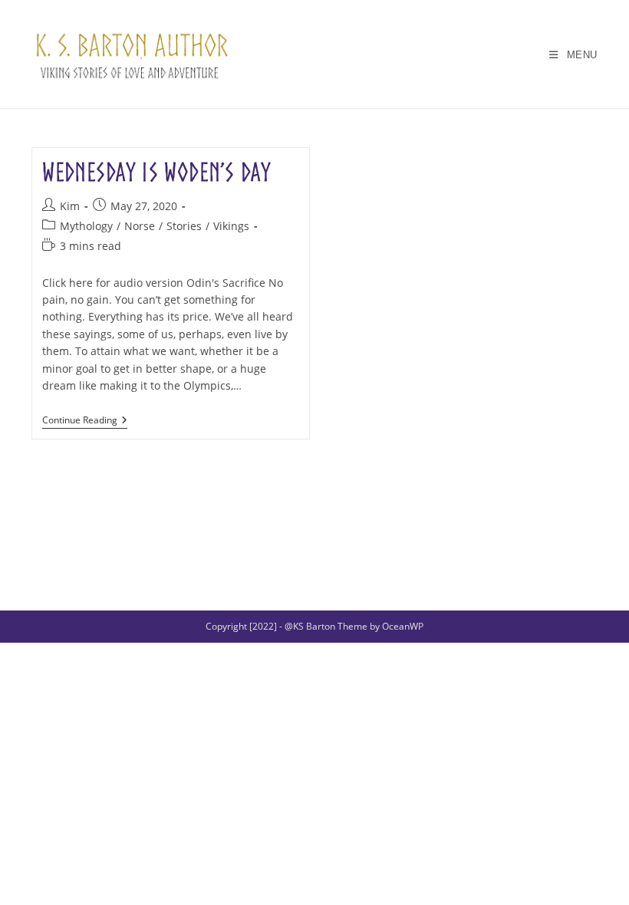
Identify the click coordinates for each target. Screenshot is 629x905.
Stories (184, 226)
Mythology (86, 226)
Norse (139, 226)
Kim (70, 206)
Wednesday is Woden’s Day (157, 172)
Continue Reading (84, 421)
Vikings (231, 226)
